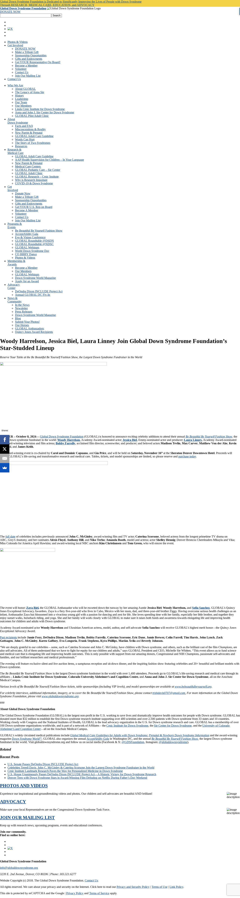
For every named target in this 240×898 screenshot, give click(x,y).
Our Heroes (22, 325)
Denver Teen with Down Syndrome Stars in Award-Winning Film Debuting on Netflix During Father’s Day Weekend (77, 777)
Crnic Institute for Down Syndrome (127, 725)
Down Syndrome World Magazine (35, 277)
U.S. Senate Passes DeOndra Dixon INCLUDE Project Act (43, 764)
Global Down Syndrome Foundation (23, 8)
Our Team (21, 102)
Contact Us (21, 72)
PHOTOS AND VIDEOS (24, 785)
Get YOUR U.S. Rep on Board (33, 207)
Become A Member (26, 210)
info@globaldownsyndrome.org (19, 867)
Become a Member (26, 65)
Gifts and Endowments (28, 58)
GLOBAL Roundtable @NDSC (34, 244)
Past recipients (8, 637)
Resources (21, 146)
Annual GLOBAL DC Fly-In (32, 294)
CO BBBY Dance (26, 254)
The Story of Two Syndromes (32, 142)
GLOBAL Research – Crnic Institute (37, 176)
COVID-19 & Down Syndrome (34, 183)
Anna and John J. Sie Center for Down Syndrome (44, 112)
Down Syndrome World (27, 738)
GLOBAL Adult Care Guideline (34, 136)
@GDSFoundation (133, 742)
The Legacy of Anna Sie (29, 92)
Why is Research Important (31, 180)
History (19, 95)
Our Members (23, 105)
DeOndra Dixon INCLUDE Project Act (38, 291)
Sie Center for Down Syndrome (173, 725)
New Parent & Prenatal (28, 132)
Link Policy (176, 886)
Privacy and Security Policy (133, 886)
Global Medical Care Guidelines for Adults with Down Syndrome (109, 735)
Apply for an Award (27, 281)
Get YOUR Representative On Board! (37, 62)
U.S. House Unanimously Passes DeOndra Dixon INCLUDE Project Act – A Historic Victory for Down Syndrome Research (82, 774)
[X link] (10, 28)
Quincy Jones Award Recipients (34, 331)
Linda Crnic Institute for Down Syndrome (40, 109)
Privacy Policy (74, 893)
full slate (10, 536)
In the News (22, 304)
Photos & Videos (18, 42)
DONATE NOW (10, 11)
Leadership (21, 99)
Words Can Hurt (24, 139)
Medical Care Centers (28, 166)
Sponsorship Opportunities (30, 55)
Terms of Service (99, 893)
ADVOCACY (13, 801)
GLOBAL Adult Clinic (29, 173)
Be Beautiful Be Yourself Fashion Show (38, 230)
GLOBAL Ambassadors (29, 328)
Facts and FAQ (24, 126)
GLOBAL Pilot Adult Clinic (32, 115)
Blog (18, 318)
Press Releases (23, 311)
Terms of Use (159, 886)
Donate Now (22, 193)
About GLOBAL (25, 88)
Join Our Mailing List (27, 75)
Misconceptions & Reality (30, 129)
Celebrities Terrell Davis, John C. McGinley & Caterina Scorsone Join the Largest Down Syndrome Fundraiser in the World (81, 767)
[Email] (4, 458)
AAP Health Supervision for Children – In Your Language (49, 159)
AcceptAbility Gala (26, 234)
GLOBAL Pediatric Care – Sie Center (37, 169)
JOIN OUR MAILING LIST (27, 817)
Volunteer (20, 69)
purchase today (187, 456)
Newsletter (21, 308)
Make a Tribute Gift (26, 52)
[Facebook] (4, 439)
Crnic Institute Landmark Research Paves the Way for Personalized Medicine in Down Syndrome (65, 771)
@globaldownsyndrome (173, 742)
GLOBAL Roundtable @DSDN (34, 240)
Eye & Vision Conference (30, 237)
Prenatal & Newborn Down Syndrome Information (179, 735)
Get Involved (15, 45)
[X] (4, 449)
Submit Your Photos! (27, 321)
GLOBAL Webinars (27, 247)
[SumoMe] (4, 467)
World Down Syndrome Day (32, 250)
